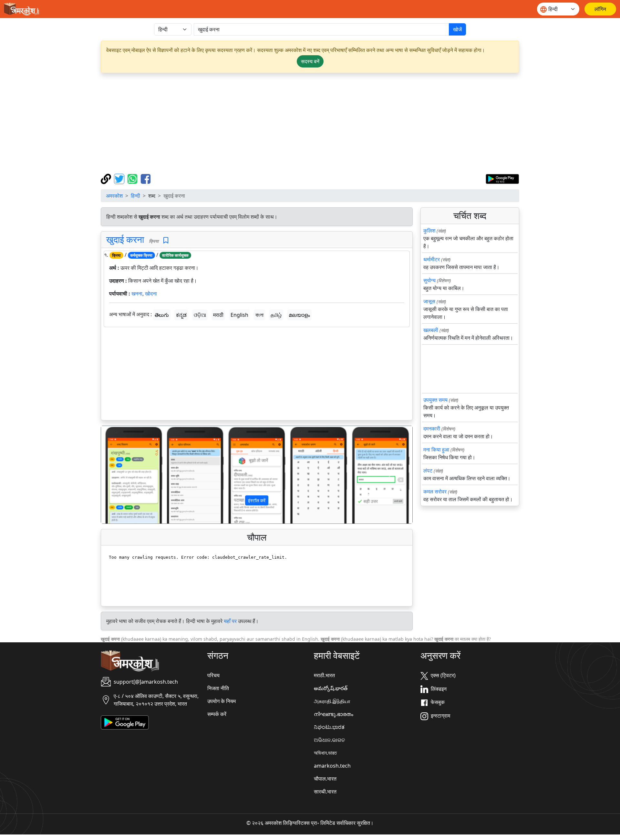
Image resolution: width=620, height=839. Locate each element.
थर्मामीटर (431, 259)
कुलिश (429, 230)
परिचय (213, 675)
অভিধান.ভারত (325, 752)
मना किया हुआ (436, 449)
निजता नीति (218, 688)
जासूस (429, 301)
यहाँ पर (230, 621)
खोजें (457, 29)
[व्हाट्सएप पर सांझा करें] (133, 178)
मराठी (218, 314)
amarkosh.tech (332, 765)
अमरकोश (114, 195)
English (239, 314)
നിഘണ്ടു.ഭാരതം (333, 714)
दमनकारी (431, 428)
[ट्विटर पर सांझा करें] (120, 178)
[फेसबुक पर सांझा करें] (145, 178)
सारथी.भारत (325, 791)
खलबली (430, 330)
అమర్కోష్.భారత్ (330, 688)
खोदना (151, 293)
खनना (136, 293)
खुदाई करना (125, 239)
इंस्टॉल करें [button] (256, 500)
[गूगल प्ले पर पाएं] (502, 178)
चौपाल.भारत (325, 778)
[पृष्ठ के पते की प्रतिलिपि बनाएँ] (107, 178)
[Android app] (125, 722)
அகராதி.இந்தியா (332, 701)
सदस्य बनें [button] (310, 61)
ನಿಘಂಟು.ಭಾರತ (329, 726)
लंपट (427, 470)
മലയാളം (299, 314)
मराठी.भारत (324, 675)
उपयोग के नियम (221, 701)
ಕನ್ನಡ (181, 314)
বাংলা (259, 314)
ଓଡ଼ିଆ (200, 314)
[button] (124, 474)
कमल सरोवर (435, 491)
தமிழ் (276, 314)
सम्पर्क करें (216, 714)
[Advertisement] (310, 123)
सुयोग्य (429, 280)
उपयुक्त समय (435, 399)
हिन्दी (135, 195)
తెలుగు (162, 314)
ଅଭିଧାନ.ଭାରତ (329, 739)
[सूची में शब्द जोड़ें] (165, 240)
